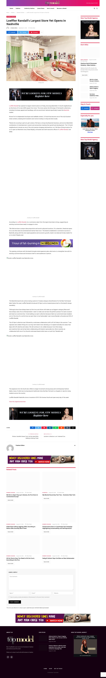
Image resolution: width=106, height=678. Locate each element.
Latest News (40, 8)
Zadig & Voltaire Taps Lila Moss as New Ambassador (58, 558)
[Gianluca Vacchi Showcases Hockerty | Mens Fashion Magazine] (90, 52)
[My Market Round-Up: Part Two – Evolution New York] (59, 481)
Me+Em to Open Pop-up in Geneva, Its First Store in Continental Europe (22, 495)
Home (11, 8)
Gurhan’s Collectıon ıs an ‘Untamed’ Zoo (54, 436)
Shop (50, 668)
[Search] (94, 8)
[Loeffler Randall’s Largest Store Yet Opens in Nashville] (41, 58)
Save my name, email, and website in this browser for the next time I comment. (30, 597)
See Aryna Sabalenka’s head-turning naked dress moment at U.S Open (94, 94)
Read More (10, 500)
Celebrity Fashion (29, 8)
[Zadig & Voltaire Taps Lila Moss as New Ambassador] (59, 544)
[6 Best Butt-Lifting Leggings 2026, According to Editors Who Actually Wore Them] (23, 513)
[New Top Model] (52, 3)
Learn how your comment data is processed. (38, 607)
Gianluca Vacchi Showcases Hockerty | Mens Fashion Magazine (89, 64)
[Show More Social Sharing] (41, 32)
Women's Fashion (11, 16)
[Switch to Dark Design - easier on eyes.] (97, 8)
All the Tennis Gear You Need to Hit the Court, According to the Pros (20, 559)
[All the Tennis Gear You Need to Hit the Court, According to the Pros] (23, 544)
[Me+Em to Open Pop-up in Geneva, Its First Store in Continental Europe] (23, 481)
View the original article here (17, 401)
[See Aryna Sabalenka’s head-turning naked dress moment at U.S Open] (84, 95)
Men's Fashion (84, 59)
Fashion (18, 8)
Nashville (66, 110)
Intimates (44, 492)
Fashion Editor (14, 28)
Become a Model (62, 8)
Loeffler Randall (13, 106)
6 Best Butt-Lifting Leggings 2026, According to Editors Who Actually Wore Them (20, 527)
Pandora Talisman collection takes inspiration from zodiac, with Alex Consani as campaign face (57, 647)
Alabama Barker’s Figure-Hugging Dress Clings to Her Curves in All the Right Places (94, 87)
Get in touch (50, 8)
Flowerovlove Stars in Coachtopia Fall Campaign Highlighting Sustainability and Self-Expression (57, 527)
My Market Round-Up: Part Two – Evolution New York (58, 495)
